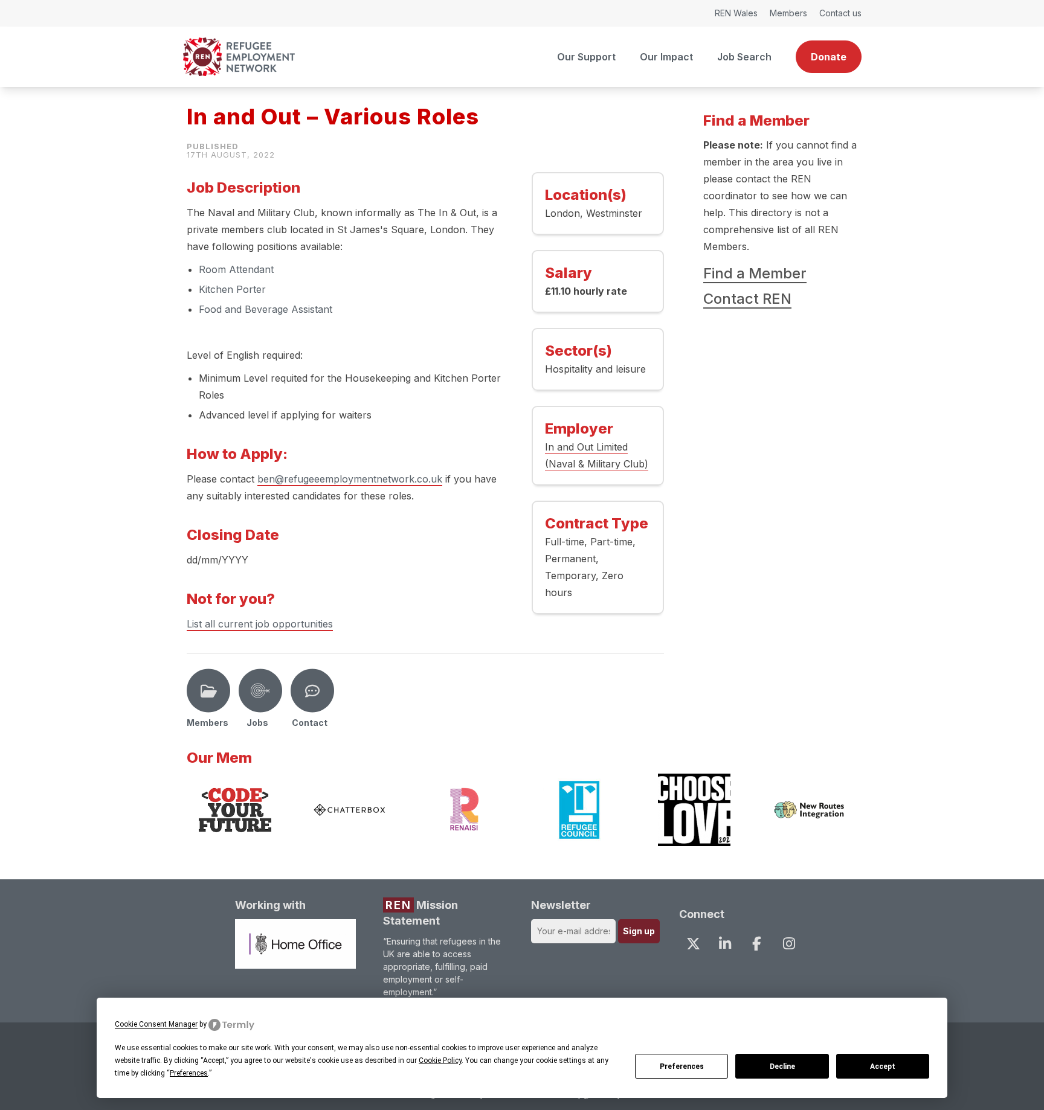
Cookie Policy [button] (440, 1060)
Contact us (840, 13)
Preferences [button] (189, 1073)
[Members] (208, 691)
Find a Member (755, 273)
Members (788, 13)
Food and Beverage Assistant (265, 309)
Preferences (682, 1066)
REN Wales (736, 13)
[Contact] (312, 691)
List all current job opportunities (260, 624)
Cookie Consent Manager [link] (156, 1024)
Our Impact (666, 57)
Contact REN (747, 298)
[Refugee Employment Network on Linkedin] (725, 944)
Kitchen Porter (232, 289)
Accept (882, 1066)
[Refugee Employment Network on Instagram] (788, 944)
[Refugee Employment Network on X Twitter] (693, 944)
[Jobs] (260, 691)
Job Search (744, 57)
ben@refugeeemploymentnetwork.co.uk (349, 479)
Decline (782, 1066)
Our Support (586, 57)
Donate (828, 57)
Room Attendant (238, 269)
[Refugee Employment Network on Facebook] (757, 944)
